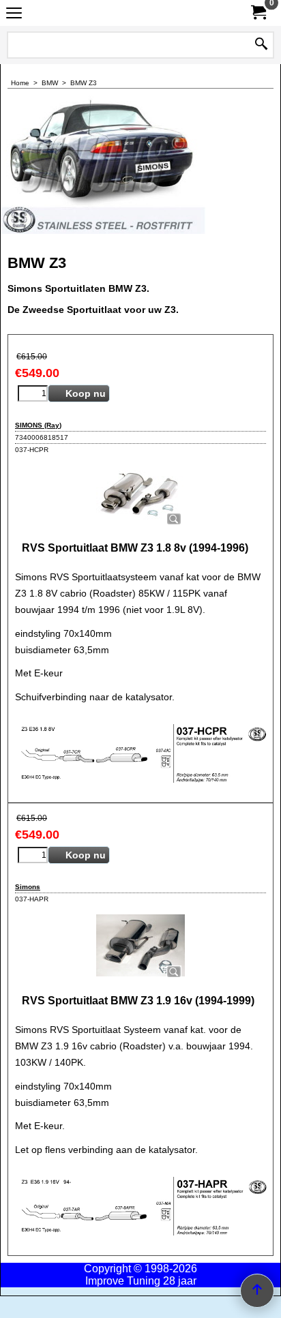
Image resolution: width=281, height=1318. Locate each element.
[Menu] (14, 14)
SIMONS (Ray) (38, 425)
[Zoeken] (261, 45)
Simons (27, 886)
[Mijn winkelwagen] (258, 12)
